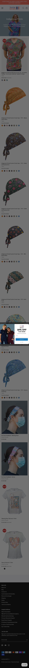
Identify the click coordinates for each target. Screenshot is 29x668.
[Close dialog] (28, 324)
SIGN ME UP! (22, 339)
